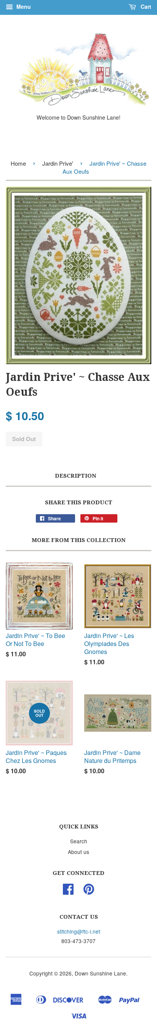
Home (18, 163)
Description (75, 475)
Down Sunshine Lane (100, 973)
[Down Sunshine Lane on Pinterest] (89, 891)
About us (78, 852)
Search (78, 841)
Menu (23, 6)
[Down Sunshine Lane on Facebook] (68, 891)
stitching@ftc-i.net (78, 931)
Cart (145, 6)
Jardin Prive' (57, 163)
